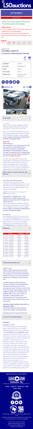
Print (29, 59)
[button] (30, 90)
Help (26, 386)
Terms (15, 388)
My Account (21, 386)
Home (7, 386)
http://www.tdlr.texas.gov (19, 423)
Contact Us (13, 386)
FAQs (19, 388)
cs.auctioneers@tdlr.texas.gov (18, 425)
